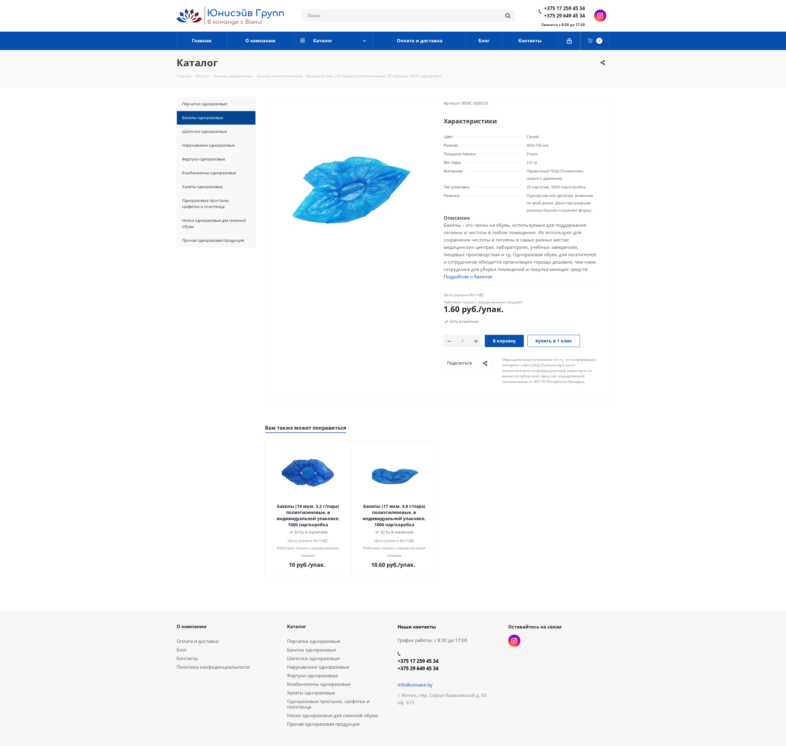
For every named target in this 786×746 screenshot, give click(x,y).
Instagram (600, 16)
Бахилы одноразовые (311, 650)
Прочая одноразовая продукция (323, 724)
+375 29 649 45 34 (564, 15)
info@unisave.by (415, 685)
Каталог (296, 626)
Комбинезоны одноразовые (319, 684)
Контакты (187, 658)
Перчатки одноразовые (313, 641)
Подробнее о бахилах (468, 276)
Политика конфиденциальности (213, 667)
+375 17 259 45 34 (564, 8)
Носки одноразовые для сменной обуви (332, 715)
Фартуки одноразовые (312, 675)
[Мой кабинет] (569, 41)
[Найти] (507, 16)
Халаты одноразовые (311, 693)
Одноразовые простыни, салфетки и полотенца (328, 704)
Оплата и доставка (197, 641)
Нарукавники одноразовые (318, 667)
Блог (182, 650)
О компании (192, 626)
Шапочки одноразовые (313, 658)
